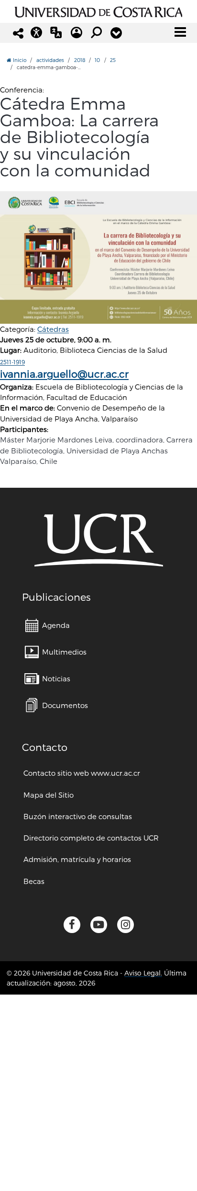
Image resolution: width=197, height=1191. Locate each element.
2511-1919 (12, 362)
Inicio (18, 60)
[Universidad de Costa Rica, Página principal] (99, 10)
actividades (50, 60)
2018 (79, 60)
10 (97, 60)
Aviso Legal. (143, 973)
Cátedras (53, 329)
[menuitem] (47, 625)
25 (113, 60)
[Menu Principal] (180, 32)
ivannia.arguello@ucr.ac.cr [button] (64, 374)
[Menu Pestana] (116, 33)
